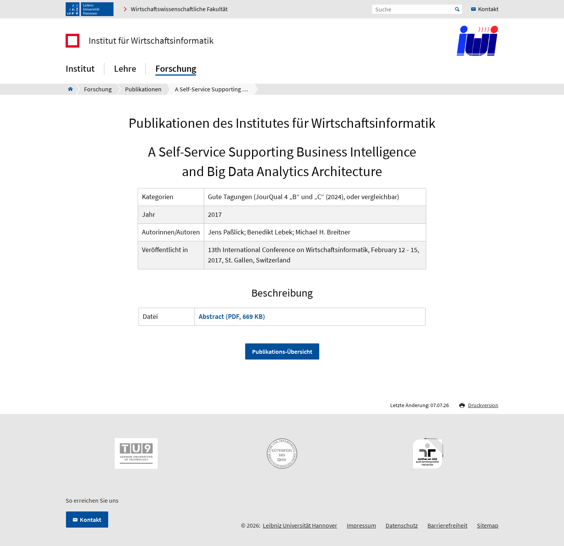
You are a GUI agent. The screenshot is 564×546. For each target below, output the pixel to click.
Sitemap (487, 525)
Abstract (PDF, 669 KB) (232, 316)
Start (457, 9)
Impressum (361, 525)
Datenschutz (402, 525)
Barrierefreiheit (447, 525)
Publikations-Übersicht (282, 351)
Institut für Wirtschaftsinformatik (151, 40)
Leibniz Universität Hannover (300, 525)
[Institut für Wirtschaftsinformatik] (68, 89)
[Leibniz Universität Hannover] (90, 9)
